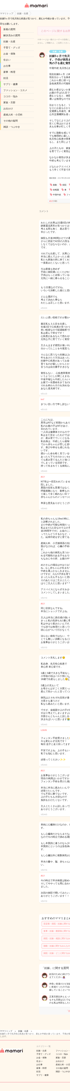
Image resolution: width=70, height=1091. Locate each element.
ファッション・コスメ (15, 90)
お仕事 (7, 66)
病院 (64, 185)
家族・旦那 (9, 102)
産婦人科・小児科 (12, 114)
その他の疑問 (10, 120)
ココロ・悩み (10, 96)
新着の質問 (9, 29)
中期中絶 (57, 195)
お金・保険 (9, 53)
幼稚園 (56, 190)
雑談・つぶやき (11, 126)
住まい (7, 59)
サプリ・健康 (10, 84)
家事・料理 (9, 72)
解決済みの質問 (11, 35)
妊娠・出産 (9, 41)
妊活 (5, 78)
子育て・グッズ (11, 47)
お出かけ (8, 108)
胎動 (55, 185)
